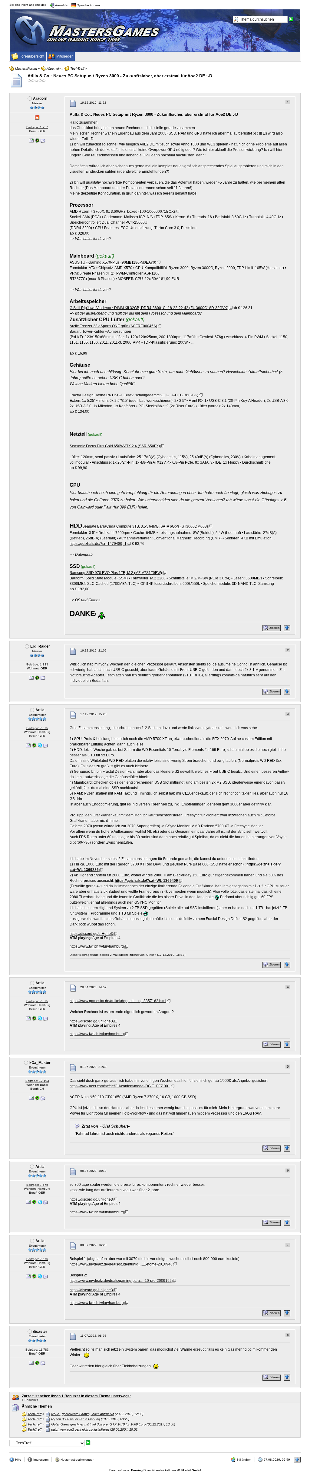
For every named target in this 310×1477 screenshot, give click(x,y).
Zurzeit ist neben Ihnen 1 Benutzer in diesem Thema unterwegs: (76, 1396)
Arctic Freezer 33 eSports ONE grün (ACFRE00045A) (113, 326)
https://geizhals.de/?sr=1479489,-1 (98, 544)
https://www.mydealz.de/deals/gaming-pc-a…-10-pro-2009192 (121, 1281)
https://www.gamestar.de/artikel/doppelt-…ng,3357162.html (118, 1001)
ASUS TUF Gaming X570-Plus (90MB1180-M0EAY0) (113, 262)
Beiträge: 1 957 (37, 127)
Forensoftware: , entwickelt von (155, 1470)
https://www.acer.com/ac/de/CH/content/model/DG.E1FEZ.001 (120, 1086)
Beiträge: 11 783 (37, 1349)
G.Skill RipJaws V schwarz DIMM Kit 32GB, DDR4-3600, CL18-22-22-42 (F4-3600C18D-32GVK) (149, 308)
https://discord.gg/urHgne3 (91, 934)
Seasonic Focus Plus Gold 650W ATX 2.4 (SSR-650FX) (115, 446)
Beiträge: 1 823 (37, 664)
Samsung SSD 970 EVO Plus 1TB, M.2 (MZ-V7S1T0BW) (116, 573)
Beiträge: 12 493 (37, 1080)
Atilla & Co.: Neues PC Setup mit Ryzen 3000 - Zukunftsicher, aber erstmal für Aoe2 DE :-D (120, 75)
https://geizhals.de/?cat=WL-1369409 (146, 881)
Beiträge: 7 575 (37, 728)
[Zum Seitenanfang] (287, 628)
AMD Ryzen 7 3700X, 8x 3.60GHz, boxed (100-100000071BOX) (122, 211)
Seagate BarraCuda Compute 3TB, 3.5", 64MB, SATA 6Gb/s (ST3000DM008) (145, 526)
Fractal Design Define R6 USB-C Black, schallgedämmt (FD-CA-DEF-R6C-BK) (134, 395)
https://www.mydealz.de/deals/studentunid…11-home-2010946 (121, 1264)
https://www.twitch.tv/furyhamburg (97, 946)
